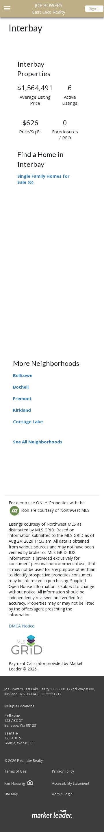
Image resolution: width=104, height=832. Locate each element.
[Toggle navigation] (7, 8)
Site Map (11, 794)
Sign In (94, 8)
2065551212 (51, 694)
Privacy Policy (63, 771)
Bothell (21, 387)
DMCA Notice (21, 626)
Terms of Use (15, 771)
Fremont (22, 398)
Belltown (22, 375)
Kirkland (22, 410)
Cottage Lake (28, 421)
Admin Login (62, 794)
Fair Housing (14, 783)
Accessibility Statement (70, 783)
